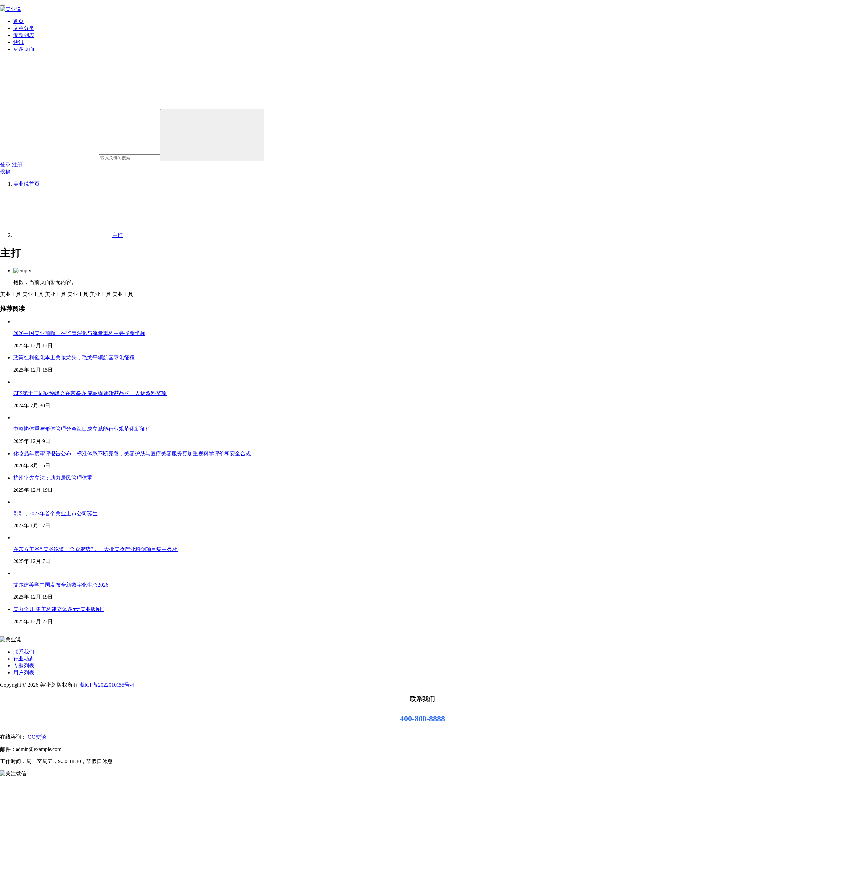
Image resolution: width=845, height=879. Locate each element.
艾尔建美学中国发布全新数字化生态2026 (60, 585)
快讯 (18, 42)
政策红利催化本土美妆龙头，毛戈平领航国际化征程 (74, 357)
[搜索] (212, 135)
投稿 (5, 171)
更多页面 (23, 49)
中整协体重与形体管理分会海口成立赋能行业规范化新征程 (82, 429)
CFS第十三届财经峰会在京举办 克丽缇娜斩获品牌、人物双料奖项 (90, 393)
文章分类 (23, 28)
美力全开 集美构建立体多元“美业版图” (58, 609)
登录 (5, 164)
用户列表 (23, 672)
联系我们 (23, 652)
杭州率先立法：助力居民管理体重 (52, 478)
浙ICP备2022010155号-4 (106, 685)
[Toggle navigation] (2, 5)
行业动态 (23, 658)
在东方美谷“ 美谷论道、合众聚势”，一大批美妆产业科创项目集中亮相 (95, 549)
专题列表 (23, 35)
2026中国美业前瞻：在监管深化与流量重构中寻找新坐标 (79, 333)
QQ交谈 (36, 737)
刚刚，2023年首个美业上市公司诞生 (55, 513)
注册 (17, 164)
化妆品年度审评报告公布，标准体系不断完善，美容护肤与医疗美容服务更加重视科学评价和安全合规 (132, 453)
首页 (18, 21)
